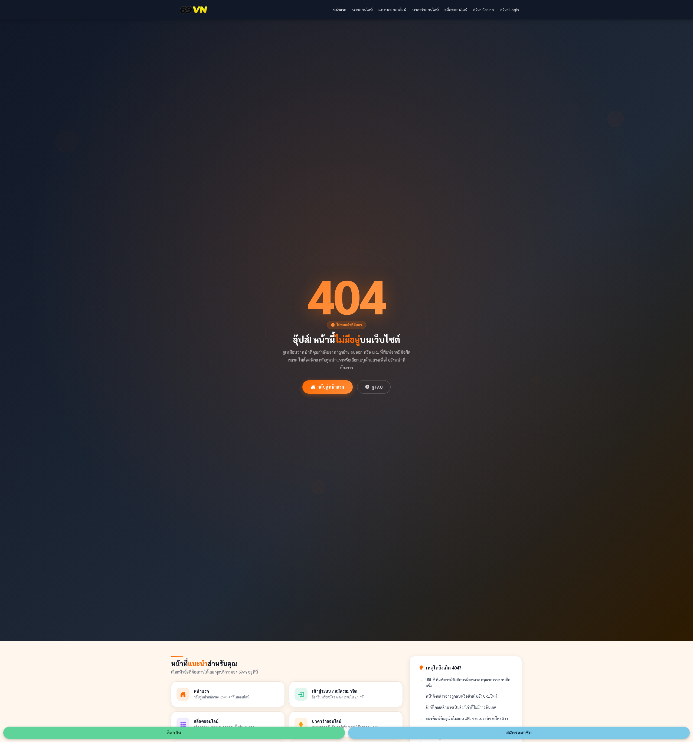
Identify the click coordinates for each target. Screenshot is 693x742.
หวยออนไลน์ (362, 9)
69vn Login (509, 9)
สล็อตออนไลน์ (455, 9)
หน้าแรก (339, 9)
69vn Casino (483, 9)
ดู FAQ (377, 387)
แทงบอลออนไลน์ (392, 9)
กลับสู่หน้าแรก (331, 387)
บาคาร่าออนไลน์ (425, 9)
